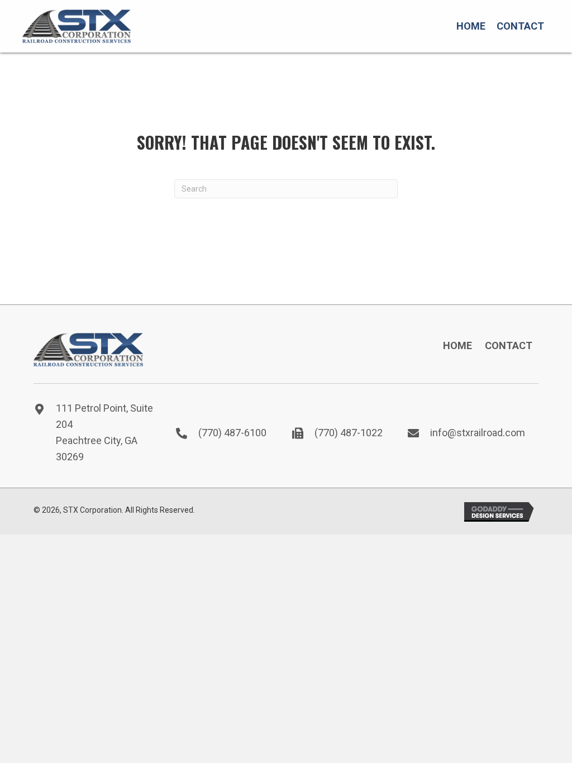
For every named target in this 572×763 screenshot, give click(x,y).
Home (457, 345)
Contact (508, 345)
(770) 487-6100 (232, 432)
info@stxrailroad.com (477, 432)
